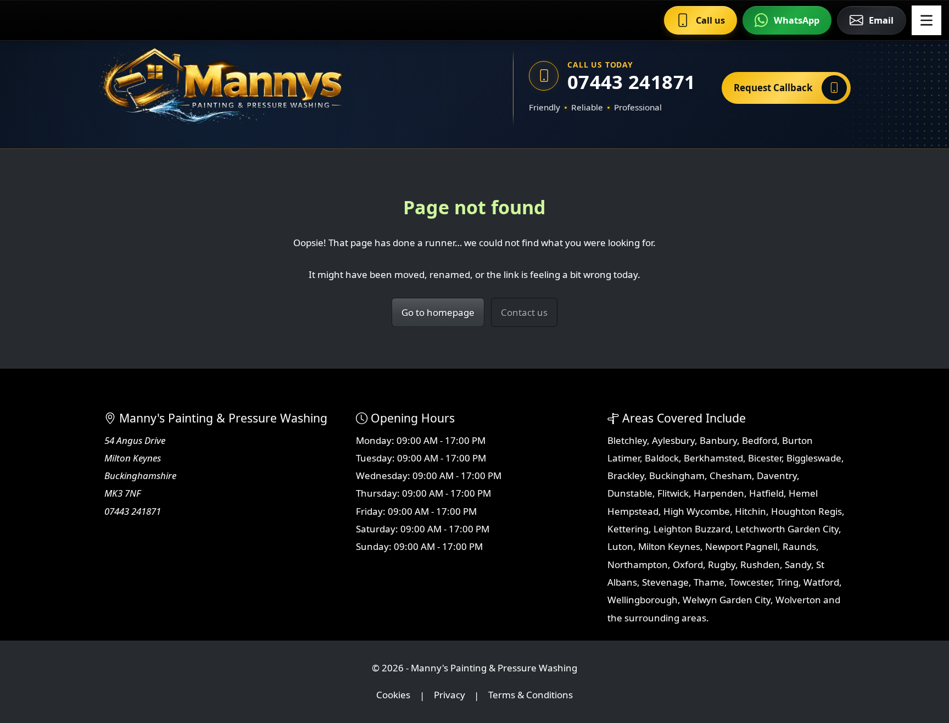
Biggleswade (813, 458)
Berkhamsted (713, 458)
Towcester (750, 582)
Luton (620, 546)
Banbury (718, 440)
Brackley (625, 475)
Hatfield (766, 493)
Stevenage (665, 582)
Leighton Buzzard (692, 528)
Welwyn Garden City (727, 599)
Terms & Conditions (530, 695)
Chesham (731, 475)
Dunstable (629, 493)
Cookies (393, 695)
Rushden (760, 564)
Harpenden (719, 493)
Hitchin (750, 511)
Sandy (798, 564)
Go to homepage (437, 312)
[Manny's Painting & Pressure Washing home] (274, 88)
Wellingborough (642, 599)
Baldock (662, 458)
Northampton (637, 564)
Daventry (777, 475)
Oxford (688, 564)
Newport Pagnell (741, 546)
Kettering (628, 528)
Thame (709, 582)
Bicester (764, 458)
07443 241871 (631, 81)
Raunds (799, 546)
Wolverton (798, 599)
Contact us (524, 312)
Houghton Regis (806, 511)
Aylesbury (673, 440)
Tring (788, 582)
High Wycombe (696, 511)
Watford (821, 582)
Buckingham (677, 475)
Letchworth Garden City (787, 528)
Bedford (759, 440)
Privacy (449, 695)
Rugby (721, 564)
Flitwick (673, 493)
